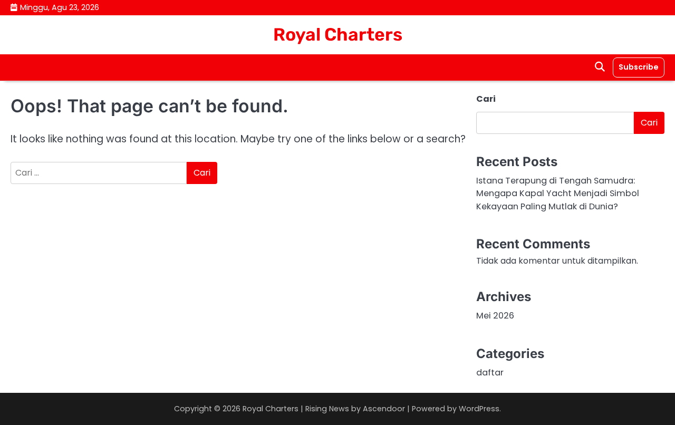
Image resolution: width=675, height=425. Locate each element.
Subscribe (639, 67)
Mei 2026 (495, 316)
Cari (486, 99)
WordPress (479, 408)
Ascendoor (384, 408)
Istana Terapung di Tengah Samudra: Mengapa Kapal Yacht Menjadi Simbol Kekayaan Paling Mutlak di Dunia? (557, 194)
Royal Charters (337, 34)
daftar (490, 372)
